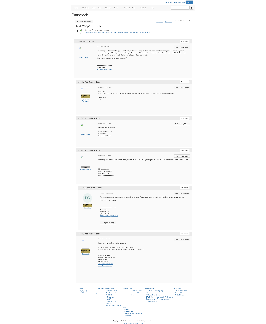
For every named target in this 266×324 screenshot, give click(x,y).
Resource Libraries (137, 293)
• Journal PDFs (111, 301)
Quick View (110, 295)
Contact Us (168, 2)
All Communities (111, 291)
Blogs (132, 295)
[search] (192, 8)
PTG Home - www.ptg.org (88, 293)
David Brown (85, 134)
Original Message (109, 223)
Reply (176, 47)
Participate (177, 289)
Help (124, 307)
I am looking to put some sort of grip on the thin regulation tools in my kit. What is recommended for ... (118, 32)
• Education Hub (150, 293)
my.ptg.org (83, 291)
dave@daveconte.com (105, 264)
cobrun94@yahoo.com (104, 69)
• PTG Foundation (151, 301)
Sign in (189, 2)
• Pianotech (110, 297)
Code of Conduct (179, 2)
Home (81, 289)
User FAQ (127, 309)
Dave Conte (85, 254)
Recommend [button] (184, 41)
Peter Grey (87, 208)
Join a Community (181, 291)
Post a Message (180, 295)
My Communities (111, 293)
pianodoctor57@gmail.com (109, 216)
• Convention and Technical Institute (157, 299)
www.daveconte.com (105, 266)
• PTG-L (108, 303)
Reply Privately (184, 47)
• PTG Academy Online (152, 295)
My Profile (101, 289)
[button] (76, 7)
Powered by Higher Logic (133, 323)
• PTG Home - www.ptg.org (154, 291)
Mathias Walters (85, 169)
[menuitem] (169, 2)
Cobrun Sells (83, 57)
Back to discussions (84, 22)
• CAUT (108, 299)
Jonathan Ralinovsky (85, 100)
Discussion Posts (136, 291)
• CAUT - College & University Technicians (159, 297)
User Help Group (129, 311)
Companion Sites (149, 289)
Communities (109, 289)
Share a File (179, 293)
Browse (131, 289)
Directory (125, 289)
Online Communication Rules (133, 313)
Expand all (159, 22)
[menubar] (175, 2)
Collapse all (168, 22)
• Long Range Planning (113, 305)
